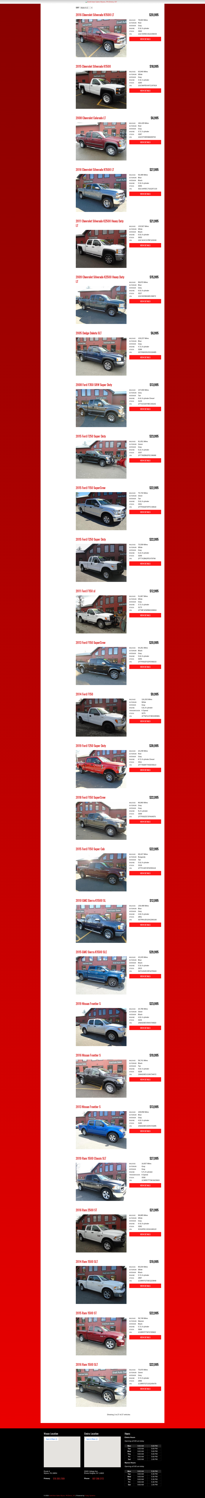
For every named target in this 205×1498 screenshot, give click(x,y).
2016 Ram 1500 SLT (87, 1364)
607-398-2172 (98, 1478)
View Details (145, 39)
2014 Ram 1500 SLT (87, 1261)
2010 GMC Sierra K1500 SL (91, 900)
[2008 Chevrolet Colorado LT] (101, 160)
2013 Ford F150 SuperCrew (90, 642)
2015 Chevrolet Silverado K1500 (93, 66)
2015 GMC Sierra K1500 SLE (91, 952)
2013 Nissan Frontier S (88, 1107)
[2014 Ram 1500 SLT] (101, 1303)
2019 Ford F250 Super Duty (91, 745)
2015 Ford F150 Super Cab (90, 849)
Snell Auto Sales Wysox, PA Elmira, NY (62, 1495)
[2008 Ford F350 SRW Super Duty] (101, 426)
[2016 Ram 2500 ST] (101, 1252)
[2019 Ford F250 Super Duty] (101, 788)
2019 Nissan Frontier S (88, 1003)
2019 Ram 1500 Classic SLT (91, 1158)
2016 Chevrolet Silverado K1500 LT (95, 15)
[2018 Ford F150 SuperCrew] (101, 839)
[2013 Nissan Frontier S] (101, 1149)
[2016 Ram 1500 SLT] (101, 1406)
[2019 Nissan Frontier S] (101, 1045)
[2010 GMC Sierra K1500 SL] (101, 942)
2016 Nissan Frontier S (88, 1055)
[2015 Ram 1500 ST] (101, 1355)
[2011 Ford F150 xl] (101, 633)
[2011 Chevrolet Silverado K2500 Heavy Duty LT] (101, 267)
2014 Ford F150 (84, 694)
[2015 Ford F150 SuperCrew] (101, 530)
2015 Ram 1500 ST (86, 1313)
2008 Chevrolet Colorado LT (91, 118)
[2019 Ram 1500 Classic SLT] (101, 1200)
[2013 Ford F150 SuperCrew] (101, 684)
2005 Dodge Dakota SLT (89, 333)
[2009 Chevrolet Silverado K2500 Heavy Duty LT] (101, 323)
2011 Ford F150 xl (85, 591)
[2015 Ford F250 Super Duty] (101, 478)
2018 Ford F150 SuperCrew (90, 797)
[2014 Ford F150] (101, 736)
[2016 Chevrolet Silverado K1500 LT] (101, 57)
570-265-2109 (59, 1478)
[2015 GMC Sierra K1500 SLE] (101, 994)
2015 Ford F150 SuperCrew (90, 487)
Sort (77, 7)
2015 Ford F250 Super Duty (91, 436)
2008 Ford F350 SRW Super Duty (94, 384)
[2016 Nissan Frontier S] (101, 1097)
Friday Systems (90, 1495)
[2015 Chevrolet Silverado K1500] (101, 108)
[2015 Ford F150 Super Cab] (101, 891)
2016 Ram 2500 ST (86, 1210)
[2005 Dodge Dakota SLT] (101, 375)
